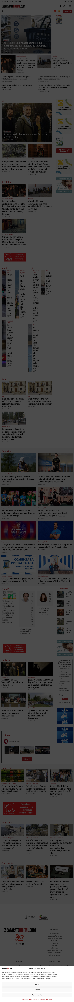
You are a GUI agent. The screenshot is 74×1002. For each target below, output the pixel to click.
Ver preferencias (37, 995)
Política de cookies (27, 999)
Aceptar (37, 984)
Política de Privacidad (39, 999)
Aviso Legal (49, 999)
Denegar (37, 990)
